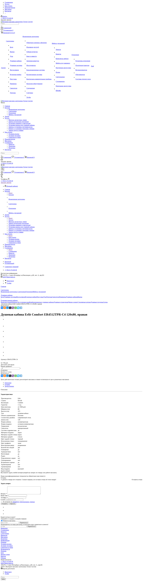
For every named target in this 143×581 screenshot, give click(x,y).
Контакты (8, 149)
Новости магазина (9, 521)
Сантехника (13, 111)
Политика (12, 148)
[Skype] (18, 308)
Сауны (105, 302)
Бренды (3, 556)
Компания (4, 528)
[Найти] (1, 155)
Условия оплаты (14, 134)
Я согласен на (19, 502)
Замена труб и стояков (16, 130)
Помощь (3, 542)
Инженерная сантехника (17, 109)
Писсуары (40, 297)
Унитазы (49, 297)
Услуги (7, 118)
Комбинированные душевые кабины (41, 302)
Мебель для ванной (15, 115)
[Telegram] (21, 308)
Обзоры (3, 558)
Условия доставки (14, 135)
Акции (7, 116)
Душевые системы (10, 297)
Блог (2, 553)
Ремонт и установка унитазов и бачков (21, 128)
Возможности (5, 549)
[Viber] (13, 308)
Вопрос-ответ (5, 554)
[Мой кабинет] (2, 160)
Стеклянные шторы (84, 302)
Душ (44, 297)
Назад (10, 193)
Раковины (62, 297)
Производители (10, 139)
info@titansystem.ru (9, 277)
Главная (7, 106)
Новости (11, 144)
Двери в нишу (73, 302)
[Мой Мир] (7, 308)
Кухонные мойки (31, 297)
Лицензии (12, 146)
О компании (9, 142)
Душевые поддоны (97, 302)
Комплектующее (6, 302)
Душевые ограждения (61, 302)
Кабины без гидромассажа (20, 302)
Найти (3, 579)
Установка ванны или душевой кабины (22, 125)
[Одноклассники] (5, 308)
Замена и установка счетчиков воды (20, 127)
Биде (2, 297)
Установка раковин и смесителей (19, 123)
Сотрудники (5, 533)
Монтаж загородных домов (18, 120)
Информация (5, 540)
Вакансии (4, 535)
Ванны (80, 297)
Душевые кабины (72, 297)
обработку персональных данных (24, 502)
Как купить (8, 132)
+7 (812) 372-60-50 (7, 18)
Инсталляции (20, 297)
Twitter (9, 283)
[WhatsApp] (15, 308)
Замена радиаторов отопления (19, 122)
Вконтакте (10, 281)
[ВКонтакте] (2, 308)
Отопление (12, 113)
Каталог (7, 108)
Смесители (55, 297)
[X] (10, 308)
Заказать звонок (6, 182)
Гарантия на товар (15, 137)
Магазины (8, 141)
